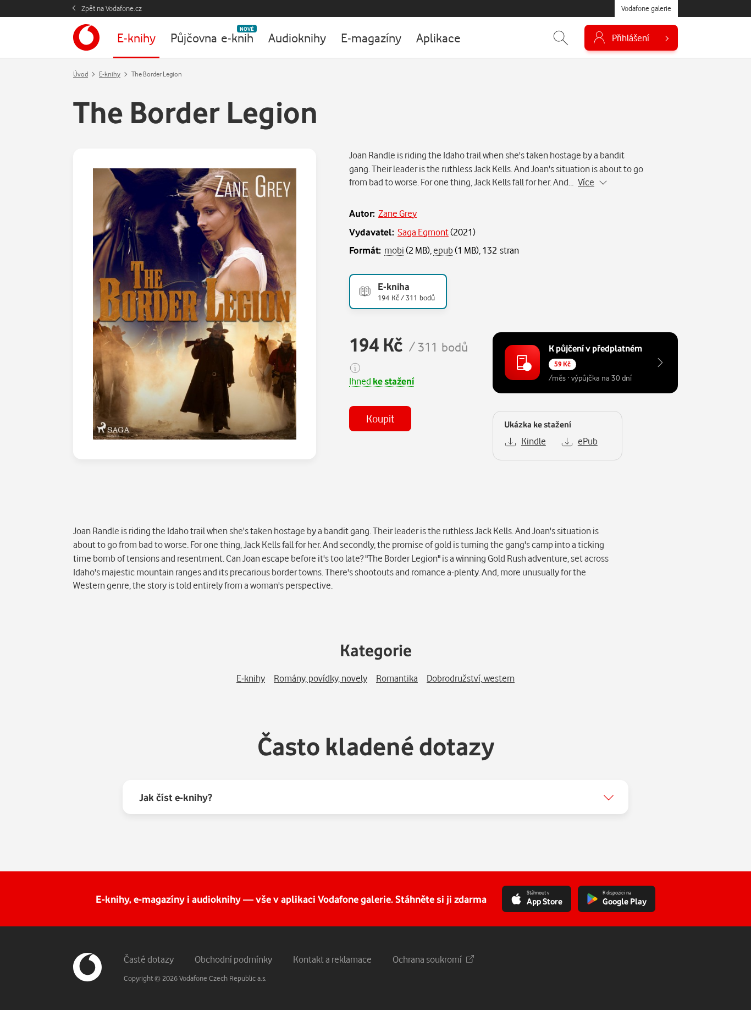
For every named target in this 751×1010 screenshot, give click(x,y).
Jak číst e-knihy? (175, 797)
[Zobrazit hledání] (561, 37)
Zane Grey (397, 213)
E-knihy (109, 74)
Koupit (380, 418)
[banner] (86, 37)
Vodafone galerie (646, 8)
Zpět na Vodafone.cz (111, 8)
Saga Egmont (423, 232)
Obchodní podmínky (233, 959)
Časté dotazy (149, 959)
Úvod (80, 74)
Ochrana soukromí (427, 959)
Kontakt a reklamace (332, 959)
